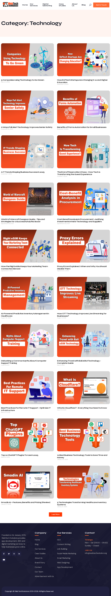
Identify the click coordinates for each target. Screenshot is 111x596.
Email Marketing (63, 558)
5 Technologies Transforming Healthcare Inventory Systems (82, 503)
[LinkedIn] (19, 554)
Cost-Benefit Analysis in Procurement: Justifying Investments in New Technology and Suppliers (80, 220)
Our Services (34, 5)
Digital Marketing (47, 5)
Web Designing (63, 562)
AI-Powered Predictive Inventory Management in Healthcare (25, 314)
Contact (38, 567)
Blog (84, 5)
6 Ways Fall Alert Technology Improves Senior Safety (26, 127)
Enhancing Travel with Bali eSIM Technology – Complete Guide (79, 362)
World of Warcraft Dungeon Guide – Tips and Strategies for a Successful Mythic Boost (23, 220)
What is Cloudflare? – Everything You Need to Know (82, 408)
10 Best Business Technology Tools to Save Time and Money (82, 456)
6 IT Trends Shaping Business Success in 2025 (22, 172)
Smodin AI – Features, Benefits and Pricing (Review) (25, 502)
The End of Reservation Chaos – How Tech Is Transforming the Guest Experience (78, 173)
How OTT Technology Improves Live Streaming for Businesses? (81, 314)
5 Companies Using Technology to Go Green (22, 80)
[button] (55, 514)
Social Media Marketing (66, 553)
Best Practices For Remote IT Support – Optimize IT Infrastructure (26, 409)
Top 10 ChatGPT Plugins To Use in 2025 (19, 455)
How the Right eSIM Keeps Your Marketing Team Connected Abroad (24, 267)
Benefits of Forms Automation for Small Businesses (81, 127)
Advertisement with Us (44, 576)
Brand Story (40, 562)
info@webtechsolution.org (96, 553)
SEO (59, 540)
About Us (75, 5)
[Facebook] (4, 554)
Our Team (39, 572)
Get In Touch (101, 5)
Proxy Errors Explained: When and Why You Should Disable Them (82, 267)
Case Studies (62, 5)
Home (25, 5)
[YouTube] (4, 560)
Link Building (62, 549)
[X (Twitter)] (9, 554)
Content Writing (64, 544)
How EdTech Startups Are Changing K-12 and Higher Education (82, 81)
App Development (65, 567)
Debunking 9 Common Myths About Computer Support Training (23, 362)
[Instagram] (14, 554)
